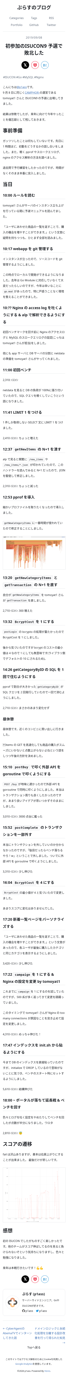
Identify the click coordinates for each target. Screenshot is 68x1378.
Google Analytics (24, 1363)
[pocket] (35, 65)
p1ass (29, 1311)
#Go (19, 77)
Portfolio (16, 25)
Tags (34, 18)
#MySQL (27, 77)
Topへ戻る (34, 1347)
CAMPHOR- (32, 93)
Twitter (51, 25)
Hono (47, 1370)
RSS (51, 18)
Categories (16, 18)
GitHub (34, 25)
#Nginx (39, 77)
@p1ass (22, 87)
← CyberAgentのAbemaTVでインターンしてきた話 (17, 1333)
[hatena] (45, 65)
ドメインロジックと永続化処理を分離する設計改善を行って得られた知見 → (50, 1336)
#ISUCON (9, 77)
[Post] (25, 65)
